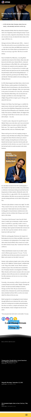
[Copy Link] (15, 319)
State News (5, 18)
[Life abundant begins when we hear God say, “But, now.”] (15, 394)
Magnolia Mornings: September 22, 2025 (12, 382)
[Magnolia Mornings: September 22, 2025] (15, 373)
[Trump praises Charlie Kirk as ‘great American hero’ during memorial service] (15, 351)
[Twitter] (11, 319)
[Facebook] (3, 319)
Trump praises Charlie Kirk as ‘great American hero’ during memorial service (14, 361)
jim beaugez (13, 21)
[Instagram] (7, 319)
